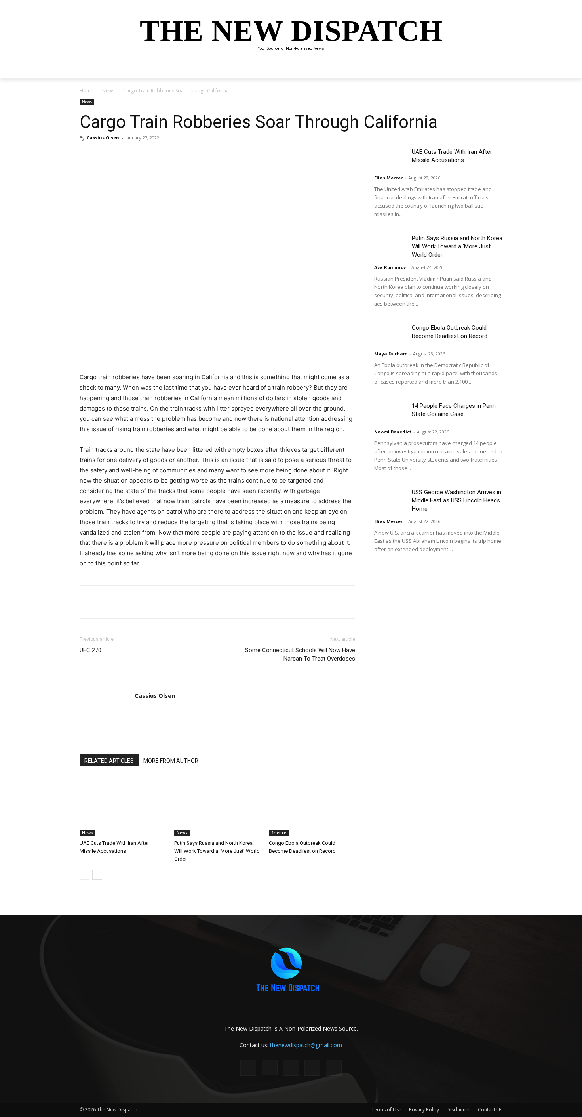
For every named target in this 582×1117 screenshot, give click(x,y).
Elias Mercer (388, 178)
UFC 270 (90, 650)
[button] (492, 68)
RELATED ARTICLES (109, 761)
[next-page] (97, 875)
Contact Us (490, 1109)
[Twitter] (155, 156)
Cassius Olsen (103, 138)
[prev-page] (84, 875)
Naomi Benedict (392, 432)
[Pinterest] (173, 156)
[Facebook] (137, 156)
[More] (191, 156)
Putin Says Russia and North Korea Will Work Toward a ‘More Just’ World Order (217, 851)
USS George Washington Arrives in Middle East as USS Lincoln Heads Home (456, 500)
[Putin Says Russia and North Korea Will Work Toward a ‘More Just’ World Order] (217, 806)
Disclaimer (458, 1109)
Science (278, 833)
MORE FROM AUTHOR (170, 761)
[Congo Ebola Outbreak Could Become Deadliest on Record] (312, 806)
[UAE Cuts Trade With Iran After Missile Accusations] (123, 806)
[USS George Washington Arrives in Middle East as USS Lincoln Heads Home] (390, 499)
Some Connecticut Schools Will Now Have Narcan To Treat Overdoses (300, 654)
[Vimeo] (334, 1068)
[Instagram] (270, 1067)
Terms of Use (386, 1109)
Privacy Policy (424, 1109)
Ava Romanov (390, 267)
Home (86, 90)
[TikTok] (291, 1068)
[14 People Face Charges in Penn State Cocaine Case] (390, 413)
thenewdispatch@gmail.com (306, 1045)
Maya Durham (390, 354)
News (108, 90)
